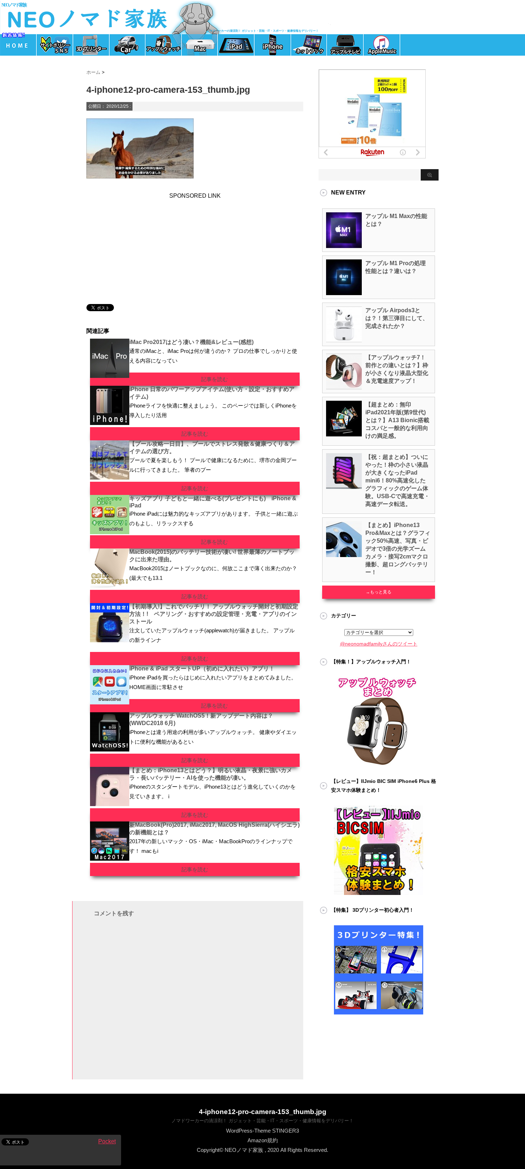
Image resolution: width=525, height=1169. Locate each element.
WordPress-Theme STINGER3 (262, 1131)
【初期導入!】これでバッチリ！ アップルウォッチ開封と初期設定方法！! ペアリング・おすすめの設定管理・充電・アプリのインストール (213, 613)
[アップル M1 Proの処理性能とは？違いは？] (344, 292)
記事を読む (214, 379)
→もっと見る (378, 591)
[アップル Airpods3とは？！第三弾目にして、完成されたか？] (344, 339)
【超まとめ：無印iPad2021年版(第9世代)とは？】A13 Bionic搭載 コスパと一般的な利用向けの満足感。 (397, 420)
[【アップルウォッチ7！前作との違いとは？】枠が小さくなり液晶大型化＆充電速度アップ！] (344, 386)
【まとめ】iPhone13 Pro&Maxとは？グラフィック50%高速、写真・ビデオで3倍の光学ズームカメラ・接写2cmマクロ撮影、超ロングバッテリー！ (397, 548)
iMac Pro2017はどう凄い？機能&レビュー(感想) (191, 342)
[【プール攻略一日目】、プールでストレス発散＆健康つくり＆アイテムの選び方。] (109, 477)
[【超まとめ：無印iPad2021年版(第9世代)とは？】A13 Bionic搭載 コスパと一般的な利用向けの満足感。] (344, 433)
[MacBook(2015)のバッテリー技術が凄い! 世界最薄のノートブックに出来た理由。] (109, 585)
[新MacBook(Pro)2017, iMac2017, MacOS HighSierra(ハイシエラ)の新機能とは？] (109, 858)
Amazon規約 (263, 1140)
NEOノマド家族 (13, 4)
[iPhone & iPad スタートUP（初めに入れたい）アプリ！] (109, 701)
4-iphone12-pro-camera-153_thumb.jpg (262, 1111)
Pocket (107, 1141)
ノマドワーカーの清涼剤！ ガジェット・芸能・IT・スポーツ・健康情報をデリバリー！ (262, 1120)
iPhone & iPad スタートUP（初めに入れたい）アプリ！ (202, 669)
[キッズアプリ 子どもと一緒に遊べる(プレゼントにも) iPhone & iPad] (109, 531)
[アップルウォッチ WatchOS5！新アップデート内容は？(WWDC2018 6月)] (109, 749)
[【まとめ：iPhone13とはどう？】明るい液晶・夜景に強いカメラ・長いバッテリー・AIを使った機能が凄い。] (109, 803)
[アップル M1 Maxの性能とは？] (344, 245)
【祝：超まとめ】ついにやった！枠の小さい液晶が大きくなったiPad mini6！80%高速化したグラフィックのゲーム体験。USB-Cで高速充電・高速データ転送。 (397, 480)
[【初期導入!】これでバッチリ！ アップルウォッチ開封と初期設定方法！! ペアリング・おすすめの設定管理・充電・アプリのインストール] (109, 639)
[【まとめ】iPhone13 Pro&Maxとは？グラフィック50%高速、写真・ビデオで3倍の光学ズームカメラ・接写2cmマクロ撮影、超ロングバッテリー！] (344, 554)
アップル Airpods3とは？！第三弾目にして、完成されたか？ (396, 318)
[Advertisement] (136, 243)
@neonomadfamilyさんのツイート (379, 644)
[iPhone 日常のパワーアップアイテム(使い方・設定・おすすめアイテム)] (109, 422)
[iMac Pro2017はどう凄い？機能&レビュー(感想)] (109, 375)
